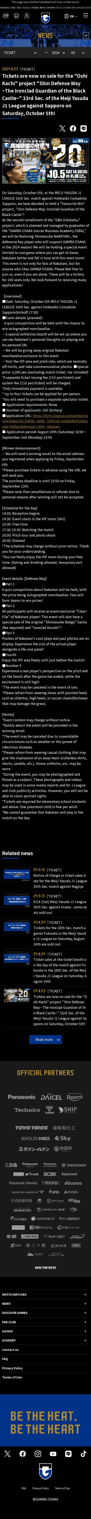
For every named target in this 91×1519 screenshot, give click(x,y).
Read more (44, 1039)
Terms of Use (12, 1377)
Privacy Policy (12, 1368)
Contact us (10, 1349)
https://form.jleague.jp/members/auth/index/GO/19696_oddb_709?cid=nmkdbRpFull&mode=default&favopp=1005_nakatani (45, 421)
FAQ (5, 1359)
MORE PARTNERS (45, 1267)
